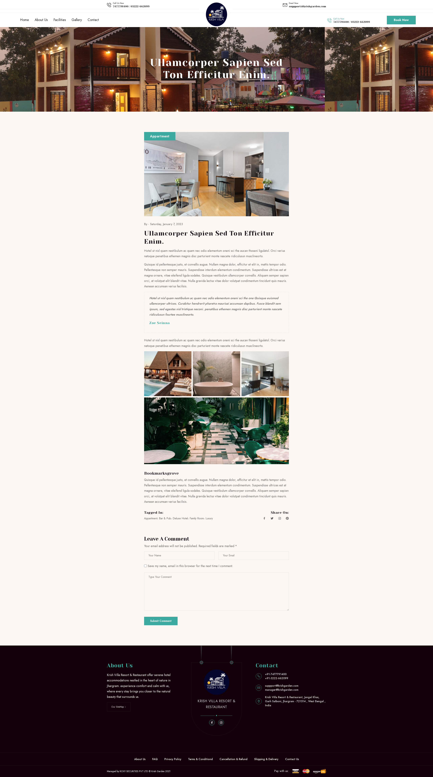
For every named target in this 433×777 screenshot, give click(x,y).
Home (24, 19)
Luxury (209, 518)
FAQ (155, 759)
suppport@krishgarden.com (307, 6)
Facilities (59, 19)
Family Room (197, 518)
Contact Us (292, 759)
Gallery (77, 19)
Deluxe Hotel (180, 518)
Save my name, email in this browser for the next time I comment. (190, 566)
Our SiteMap (117, 706)
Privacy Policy (172, 759)
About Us (41, 19)
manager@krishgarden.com (281, 690)
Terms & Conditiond (200, 759)
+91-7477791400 (276, 674)
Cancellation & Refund (233, 759)
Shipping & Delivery (266, 759)
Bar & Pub (165, 518)
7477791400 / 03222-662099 (131, 6)
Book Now (401, 20)
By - (147, 224)
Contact (93, 19)
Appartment (150, 518)
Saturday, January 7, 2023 (166, 224)
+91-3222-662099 (276, 678)
